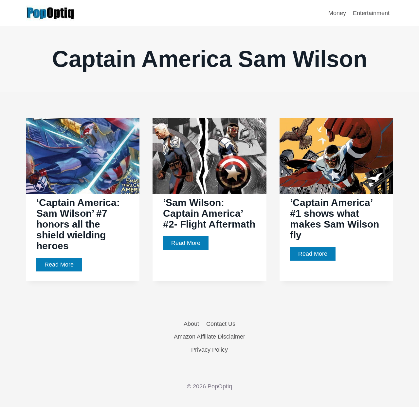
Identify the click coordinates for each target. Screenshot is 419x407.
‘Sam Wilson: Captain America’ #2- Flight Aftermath (209, 213)
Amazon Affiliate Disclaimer (209, 336)
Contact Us (220, 324)
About (191, 324)
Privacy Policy (209, 349)
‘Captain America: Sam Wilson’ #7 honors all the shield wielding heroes (78, 224)
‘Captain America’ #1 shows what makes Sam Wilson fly (334, 218)
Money (337, 13)
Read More (63, 266)
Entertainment (371, 13)
